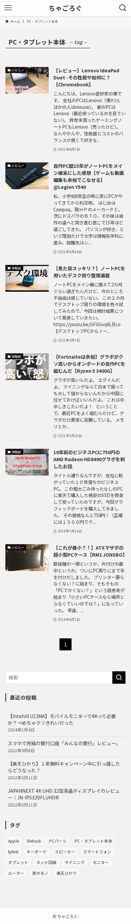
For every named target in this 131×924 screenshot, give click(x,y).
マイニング (74, 862)
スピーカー (65, 851)
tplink (13, 851)
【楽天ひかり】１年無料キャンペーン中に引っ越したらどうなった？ (64, 770)
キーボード (37, 851)
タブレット (18, 862)
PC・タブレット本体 (93, 841)
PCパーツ (58, 841)
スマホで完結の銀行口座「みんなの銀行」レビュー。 (64, 747)
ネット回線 (46, 862)
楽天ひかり (66, 873)
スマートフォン (97, 851)
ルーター (16, 873)
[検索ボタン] (123, 8)
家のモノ (40, 873)
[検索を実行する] (119, 677)
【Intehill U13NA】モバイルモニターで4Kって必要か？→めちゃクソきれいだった (62, 723)
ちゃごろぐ (65, 8)
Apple (13, 841)
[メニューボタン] (8, 8)
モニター (101, 862)
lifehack (34, 841)
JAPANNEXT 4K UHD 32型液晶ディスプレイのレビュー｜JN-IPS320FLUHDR (64, 797)
